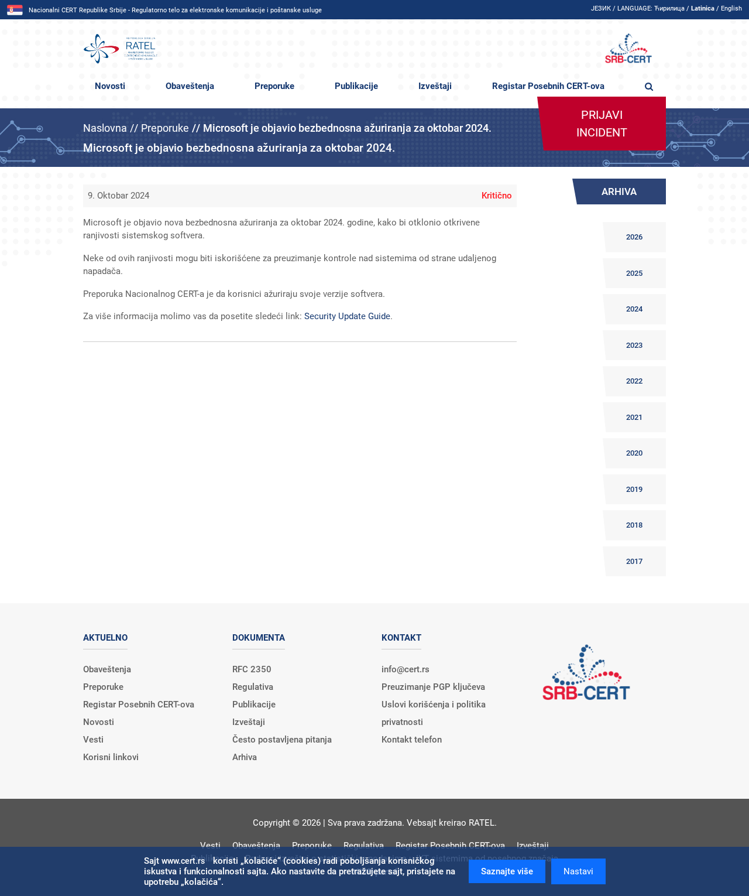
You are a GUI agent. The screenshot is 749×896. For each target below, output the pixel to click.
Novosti (110, 86)
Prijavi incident (601, 123)
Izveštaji (435, 86)
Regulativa (252, 687)
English (731, 8)
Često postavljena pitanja (282, 739)
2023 (634, 345)
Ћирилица (669, 8)
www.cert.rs (183, 861)
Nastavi (578, 871)
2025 (634, 273)
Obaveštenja (190, 86)
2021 (634, 417)
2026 (634, 236)
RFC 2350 (252, 669)
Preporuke (274, 86)
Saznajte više (507, 871)
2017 (634, 561)
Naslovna (105, 128)
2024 (634, 309)
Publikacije (356, 86)
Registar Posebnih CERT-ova (548, 86)
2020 (634, 453)
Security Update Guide (347, 316)
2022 (634, 381)
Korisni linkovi (111, 757)
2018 (634, 525)
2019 (634, 489)
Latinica (702, 8)
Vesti (93, 739)
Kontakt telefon (412, 739)
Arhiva (244, 757)
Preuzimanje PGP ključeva (433, 687)
